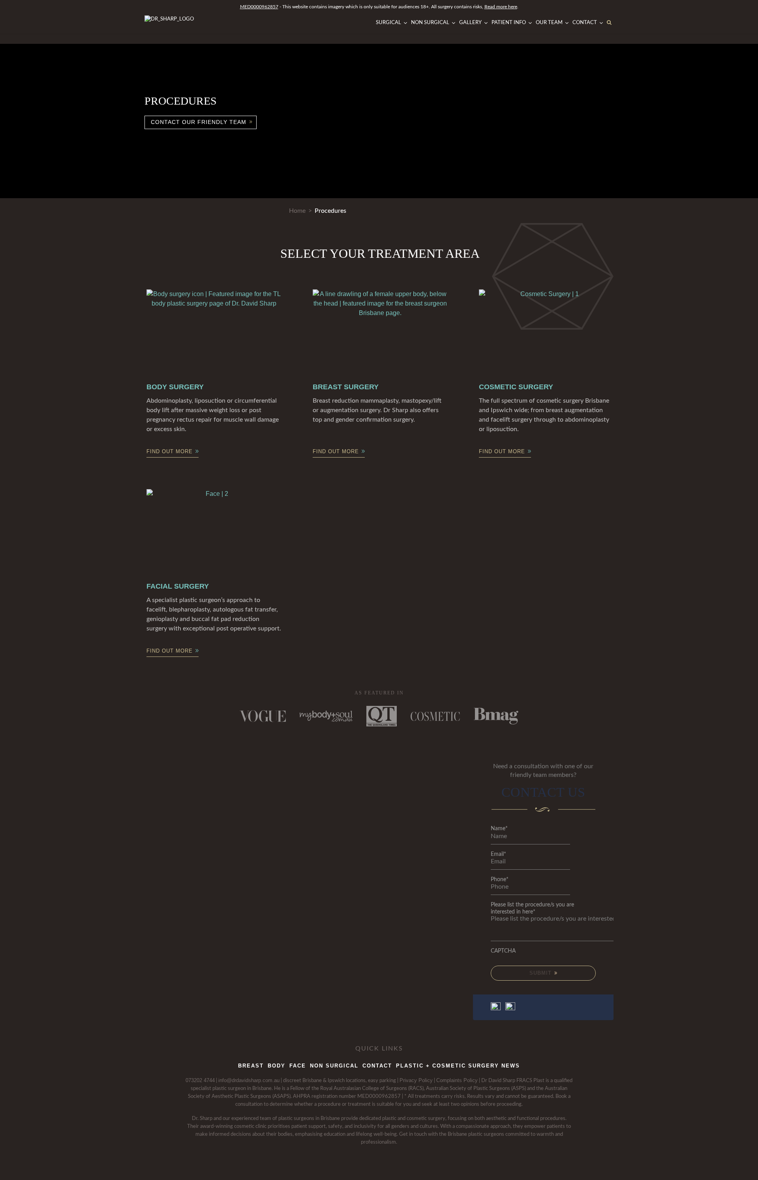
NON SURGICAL (334, 1066)
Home (297, 211)
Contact (377, 1066)
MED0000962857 (259, 6)
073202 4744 (200, 1080)
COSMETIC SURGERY (516, 387)
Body (276, 1066)
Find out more (169, 451)
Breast (251, 1066)
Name (499, 828)
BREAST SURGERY (346, 387)
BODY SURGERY (175, 387)
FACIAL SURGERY (177, 586)
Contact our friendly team (198, 122)
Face (297, 1066)
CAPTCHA (503, 951)
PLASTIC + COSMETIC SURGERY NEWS (458, 1066)
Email (498, 854)
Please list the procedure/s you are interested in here (532, 908)
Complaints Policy (457, 1080)
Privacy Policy (416, 1080)
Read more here (500, 6)
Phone (499, 879)
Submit (541, 973)
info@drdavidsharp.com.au (249, 1080)
